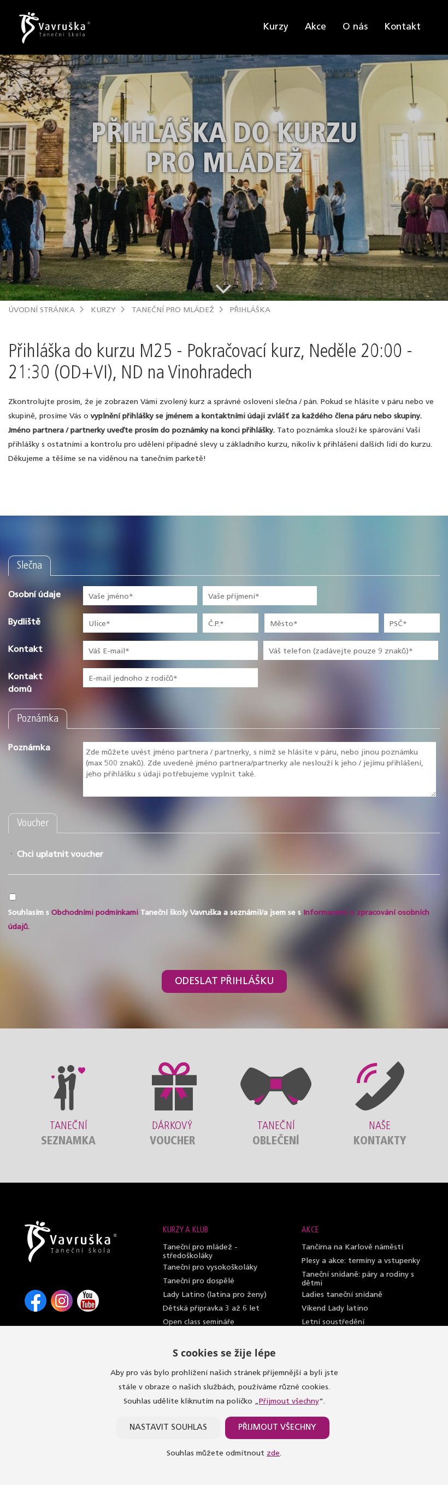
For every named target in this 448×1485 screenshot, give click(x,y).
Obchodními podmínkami (94, 913)
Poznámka (29, 748)
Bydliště (24, 622)
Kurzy (275, 27)
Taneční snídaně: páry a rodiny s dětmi (358, 1279)
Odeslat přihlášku (224, 982)
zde (273, 1453)
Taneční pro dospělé (198, 1281)
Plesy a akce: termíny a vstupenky (361, 1261)
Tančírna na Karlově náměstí (352, 1247)
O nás (355, 27)
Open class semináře (198, 1322)
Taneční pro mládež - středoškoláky (200, 1251)
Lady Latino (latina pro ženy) (215, 1295)
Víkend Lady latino (335, 1309)
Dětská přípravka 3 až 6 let (211, 1309)
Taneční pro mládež (173, 310)
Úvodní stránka (41, 310)
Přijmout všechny (289, 1402)
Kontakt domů (25, 683)
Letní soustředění (333, 1322)
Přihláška (250, 310)
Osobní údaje (34, 595)
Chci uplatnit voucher (45, 854)
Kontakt (402, 27)
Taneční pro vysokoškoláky (210, 1268)
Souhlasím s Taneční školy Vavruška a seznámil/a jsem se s (218, 920)
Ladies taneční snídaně (342, 1295)
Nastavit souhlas (168, 1428)
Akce (315, 27)
